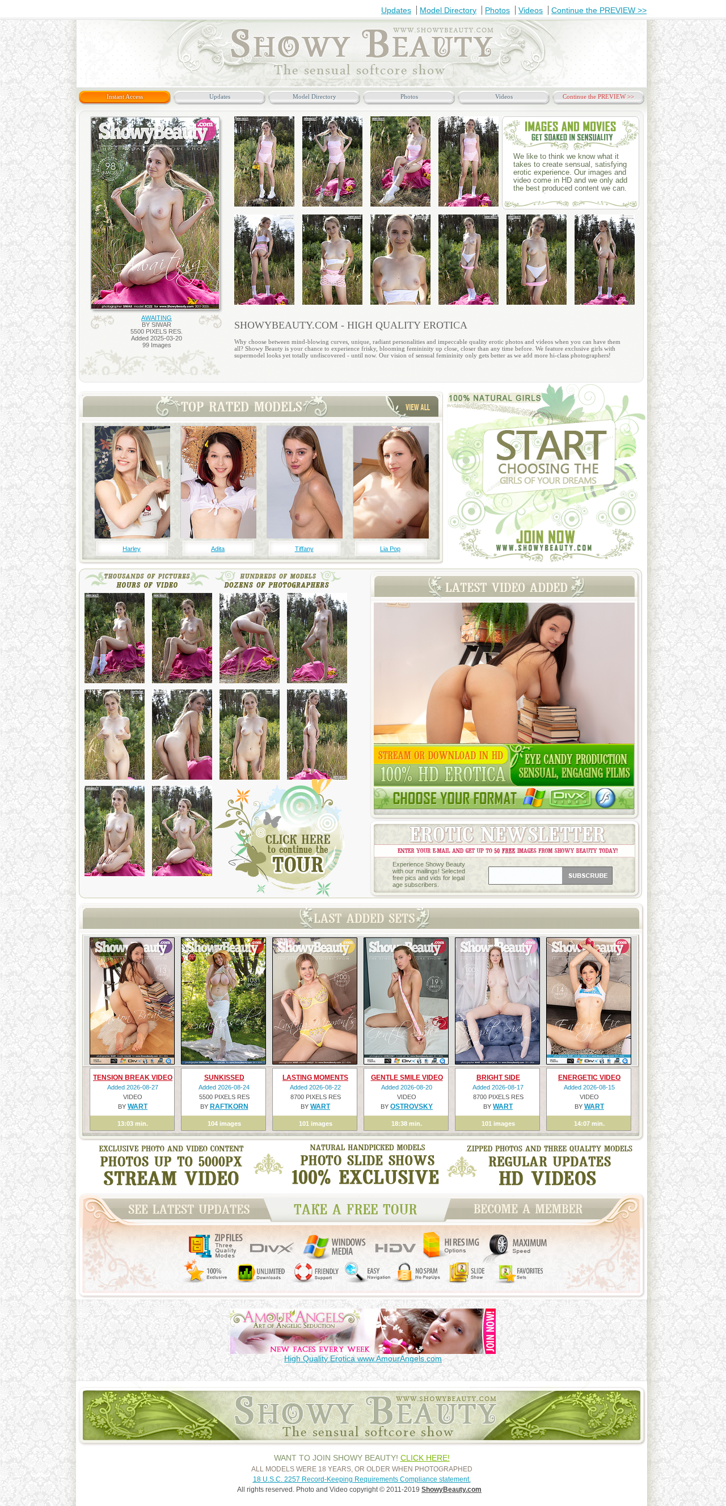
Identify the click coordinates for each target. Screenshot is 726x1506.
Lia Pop (390, 548)
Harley (132, 548)
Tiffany (304, 548)
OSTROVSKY (411, 1106)
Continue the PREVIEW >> (599, 10)
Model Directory (448, 10)
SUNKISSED (224, 1078)
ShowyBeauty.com (451, 1490)
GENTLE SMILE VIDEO (407, 1078)
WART (137, 1106)
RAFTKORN (229, 1106)
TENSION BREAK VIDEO (132, 1078)
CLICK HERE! (425, 1457)
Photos (497, 10)
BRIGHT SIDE (498, 1078)
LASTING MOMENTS (315, 1078)
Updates (396, 10)
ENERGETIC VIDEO (589, 1078)
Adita (218, 548)
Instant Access (125, 96)
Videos (530, 10)
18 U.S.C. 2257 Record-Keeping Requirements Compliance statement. (362, 1479)
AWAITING (156, 317)
